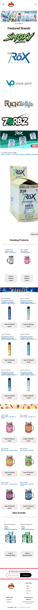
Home (27, 585)
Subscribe (26, 575)
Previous (3, 16)
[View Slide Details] (19, 16)
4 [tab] (22, 23)
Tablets (6, 526)
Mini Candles (24, 249)
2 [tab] (17, 23)
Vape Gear (28, 590)
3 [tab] (20, 23)
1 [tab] (15, 23)
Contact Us (9, 602)
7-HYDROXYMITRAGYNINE (9, 152)
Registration (9, 599)
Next (35, 16)
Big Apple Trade (12, 607)
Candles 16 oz (9, 249)
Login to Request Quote (11, 278)
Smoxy (27, 588)
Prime (27, 593)
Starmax (11, 300)
